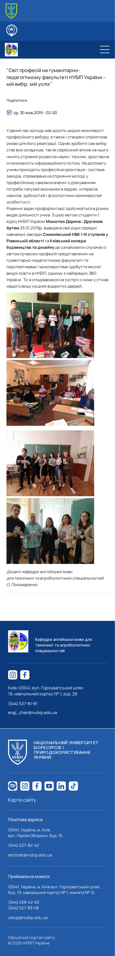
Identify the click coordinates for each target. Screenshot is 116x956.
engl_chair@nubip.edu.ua (32, 712)
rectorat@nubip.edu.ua (30, 855)
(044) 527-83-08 (23, 908)
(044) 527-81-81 (22, 703)
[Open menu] (105, 50)
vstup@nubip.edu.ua (27, 917)
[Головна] (11, 11)
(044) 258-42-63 (23, 902)
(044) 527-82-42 (23, 845)
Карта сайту (22, 799)
